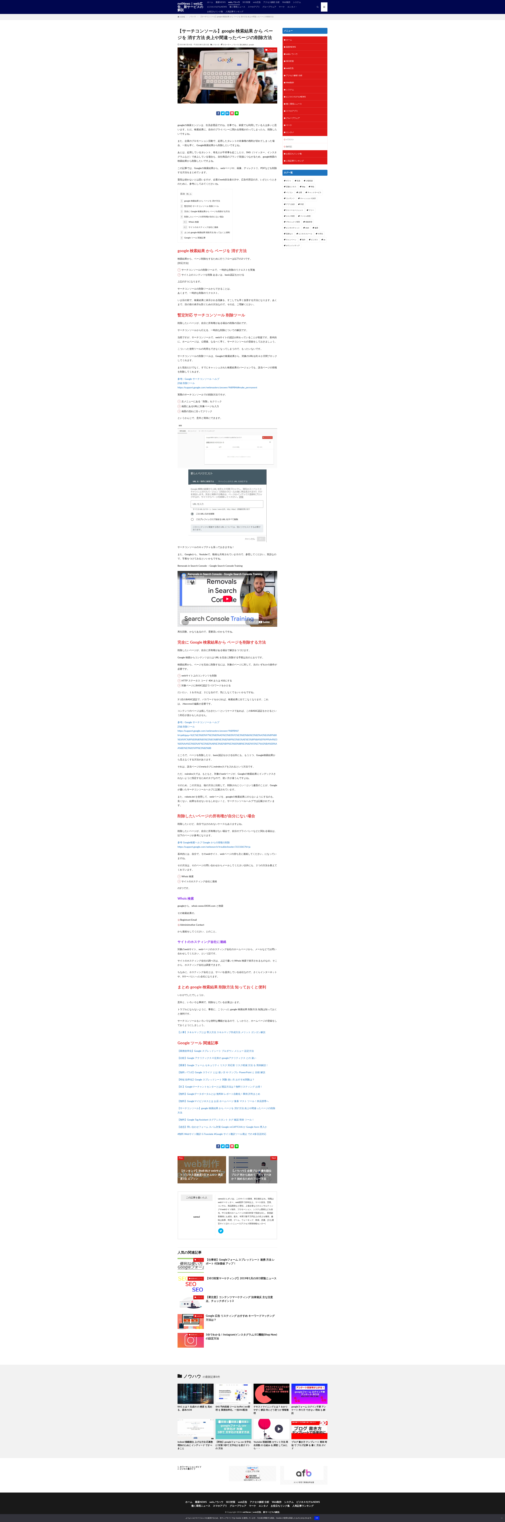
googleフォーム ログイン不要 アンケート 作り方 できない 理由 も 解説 (308, 1410)
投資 (298, 181)
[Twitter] (223, 113)
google (251, 45)
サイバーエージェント (294, 210)
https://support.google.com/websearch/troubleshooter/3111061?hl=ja (214, 847)
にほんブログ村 (252, 1471)
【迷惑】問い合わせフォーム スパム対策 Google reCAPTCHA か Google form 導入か (222, 1127)
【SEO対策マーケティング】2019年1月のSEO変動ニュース (241, 1278)
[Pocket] (232, 113)
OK (317, 1518)
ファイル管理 (305, 216)
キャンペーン (291, 240)
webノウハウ (234, 2)
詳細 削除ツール (186, 383)
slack (307, 228)
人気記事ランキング (234, 12)
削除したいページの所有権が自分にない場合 (202, 217)
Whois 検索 (191, 222)
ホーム (210, 2)
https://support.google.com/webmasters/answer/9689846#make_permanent (217, 387)
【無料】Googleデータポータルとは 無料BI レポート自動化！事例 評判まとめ (219, 1094)
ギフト (288, 181)
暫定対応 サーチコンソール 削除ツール (200, 206)
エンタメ (291, 7)
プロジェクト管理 (293, 222)
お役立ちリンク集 (215, 12)
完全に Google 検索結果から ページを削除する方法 (205, 212)
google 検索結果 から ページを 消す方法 (200, 201)
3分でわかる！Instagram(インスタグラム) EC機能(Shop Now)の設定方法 (241, 1336)
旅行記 (289, 147)
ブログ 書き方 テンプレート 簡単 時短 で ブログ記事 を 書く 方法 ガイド (309, 1445)
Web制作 (286, 2)
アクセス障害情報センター (253, 1224)
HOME (182, 17)
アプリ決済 (290, 204)
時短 (312, 187)
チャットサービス (314, 192)
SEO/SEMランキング (252, 1480)
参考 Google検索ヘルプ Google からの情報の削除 (204, 842)
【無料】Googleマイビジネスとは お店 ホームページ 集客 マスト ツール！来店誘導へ (223, 1101)
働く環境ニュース (237, 7)
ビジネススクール (305, 234)
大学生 (320, 234)
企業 (300, 192)
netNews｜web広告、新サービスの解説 (190, 7)
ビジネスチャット (293, 228)
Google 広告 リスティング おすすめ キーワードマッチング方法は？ (240, 1318)
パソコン (289, 192)
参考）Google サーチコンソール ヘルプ (198, 379)
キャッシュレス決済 (308, 198)
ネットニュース (234, 1224)
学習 (302, 204)
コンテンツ (290, 198)
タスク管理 (290, 216)
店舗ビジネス (291, 187)
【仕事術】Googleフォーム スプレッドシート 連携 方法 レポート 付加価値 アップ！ (240, 1261)
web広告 (257, 2)
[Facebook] (218, 113)
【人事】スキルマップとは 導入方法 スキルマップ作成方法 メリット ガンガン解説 (221, 1032)
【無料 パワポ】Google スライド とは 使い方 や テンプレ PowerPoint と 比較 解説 (221, 1072)
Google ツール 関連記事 (193, 238)
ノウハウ (192, 17)
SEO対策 (246, 2)
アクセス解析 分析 (271, 2)
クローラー (227, 45)
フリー (311, 210)
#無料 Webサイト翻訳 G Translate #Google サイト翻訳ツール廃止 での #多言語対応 (222, 1134)
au (324, 240)
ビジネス (314, 240)
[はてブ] (227, 113)
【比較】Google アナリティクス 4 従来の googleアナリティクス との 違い (217, 1058)
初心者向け (244, 45)
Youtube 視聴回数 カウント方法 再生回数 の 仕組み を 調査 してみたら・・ (271, 1445)
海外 (303, 240)
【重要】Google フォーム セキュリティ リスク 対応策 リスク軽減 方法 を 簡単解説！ (223, 1065)
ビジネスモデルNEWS (217, 7)
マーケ (282, 7)
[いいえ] (501, 1518)
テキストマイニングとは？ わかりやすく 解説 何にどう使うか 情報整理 (271, 1410)
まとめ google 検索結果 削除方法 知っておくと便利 (205, 233)
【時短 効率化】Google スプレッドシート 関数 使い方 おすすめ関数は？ (216, 1080)
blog (303, 187)
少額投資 (309, 181)
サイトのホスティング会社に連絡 (201, 227)
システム (297, 2)
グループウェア (269, 7)
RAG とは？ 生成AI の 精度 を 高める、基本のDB (195, 1408)
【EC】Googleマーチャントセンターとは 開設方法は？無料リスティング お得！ (220, 1087)
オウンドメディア (293, 246)
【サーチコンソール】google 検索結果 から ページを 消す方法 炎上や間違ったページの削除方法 (237, 17)
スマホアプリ (254, 7)
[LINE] (237, 113)
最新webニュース (197, 1278)
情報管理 (308, 222)
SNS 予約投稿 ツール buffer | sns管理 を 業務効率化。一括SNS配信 (233, 1408)
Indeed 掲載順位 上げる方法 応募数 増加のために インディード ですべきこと (195, 1445)
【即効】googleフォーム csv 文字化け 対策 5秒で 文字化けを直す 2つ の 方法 (233, 1445)
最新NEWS (221, 2)
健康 (316, 228)
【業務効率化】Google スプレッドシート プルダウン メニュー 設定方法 (216, 1051)
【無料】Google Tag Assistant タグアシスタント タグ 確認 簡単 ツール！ (216, 1120)
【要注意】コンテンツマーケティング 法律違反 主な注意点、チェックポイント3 (239, 1299)
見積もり (289, 234)
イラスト (290, 140)
